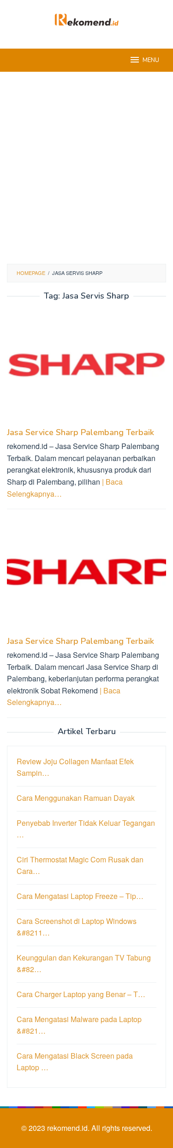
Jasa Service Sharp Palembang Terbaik (80, 432)
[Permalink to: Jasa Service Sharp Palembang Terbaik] (86, 367)
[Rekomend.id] (86, 18)
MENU (151, 60)
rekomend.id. (69, 1128)
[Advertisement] (86, 168)
